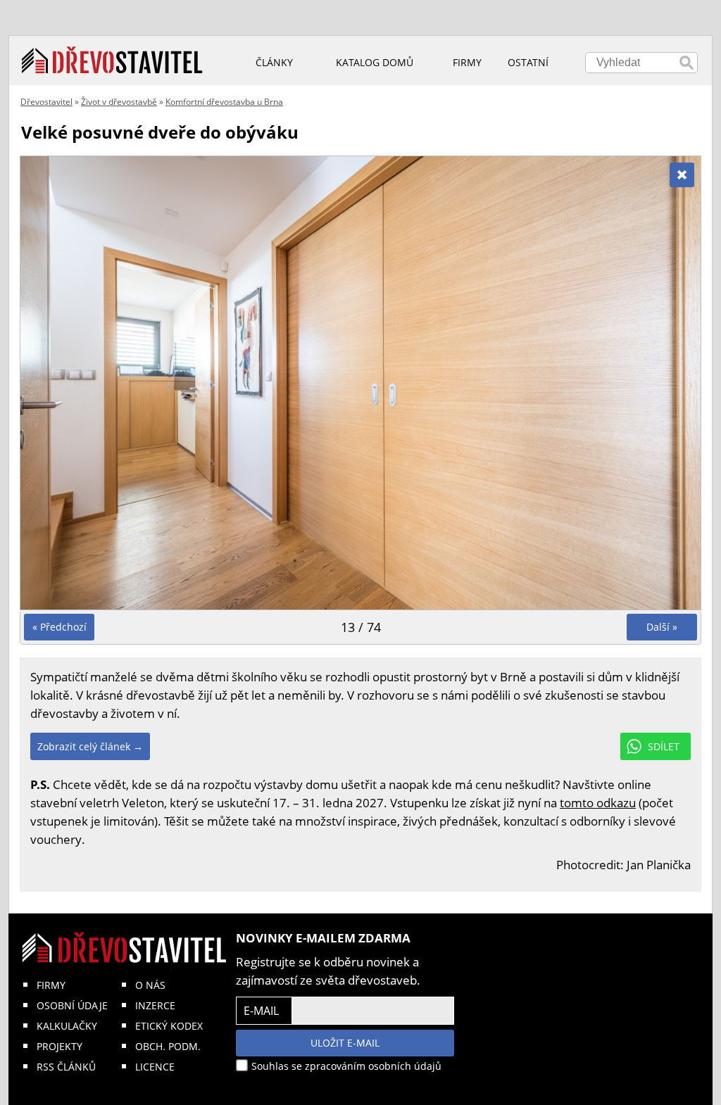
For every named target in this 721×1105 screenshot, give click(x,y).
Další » (661, 626)
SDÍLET (663, 746)
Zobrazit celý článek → (90, 746)
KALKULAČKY (67, 1026)
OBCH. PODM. (168, 1046)
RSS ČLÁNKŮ (66, 1066)
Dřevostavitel (46, 102)
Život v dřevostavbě (119, 102)
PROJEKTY (59, 1046)
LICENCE (155, 1066)
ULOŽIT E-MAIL (345, 1042)
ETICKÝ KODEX (169, 1026)
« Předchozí (59, 626)
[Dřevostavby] (112, 60)
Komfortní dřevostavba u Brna (224, 102)
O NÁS (150, 985)
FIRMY (51, 985)
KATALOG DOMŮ (374, 62)
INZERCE (155, 1005)
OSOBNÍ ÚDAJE (72, 1005)
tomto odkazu (598, 803)
